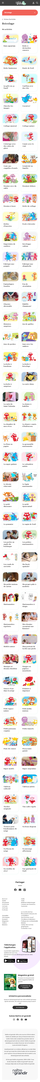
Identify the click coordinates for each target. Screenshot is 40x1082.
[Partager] (15, 889)
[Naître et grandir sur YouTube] (26, 1020)
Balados (4, 925)
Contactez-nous (26, 928)
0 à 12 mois (5, 904)
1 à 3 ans (4, 906)
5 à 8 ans (5, 910)
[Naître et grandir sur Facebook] (18, 1020)
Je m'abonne (20, 1007)
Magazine (5, 921)
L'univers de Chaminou (28, 904)
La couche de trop (27, 912)
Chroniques (6, 917)
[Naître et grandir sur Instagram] (14, 1020)
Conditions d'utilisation (28, 919)
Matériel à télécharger (28, 902)
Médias (23, 923)
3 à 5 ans (5, 908)
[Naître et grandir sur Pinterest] (22, 1020)
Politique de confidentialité (29, 921)
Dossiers (5, 919)
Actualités (5, 915)
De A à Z (4, 899)
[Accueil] (20, 3)
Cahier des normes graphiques (27, 925)
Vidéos (4, 923)
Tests (22, 901)
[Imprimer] (24, 889)
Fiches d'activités (10, 19)
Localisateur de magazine (25, 986)
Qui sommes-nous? (27, 917)
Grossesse (5, 902)
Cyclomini (24, 906)
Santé (4, 901)
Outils (23, 899)
